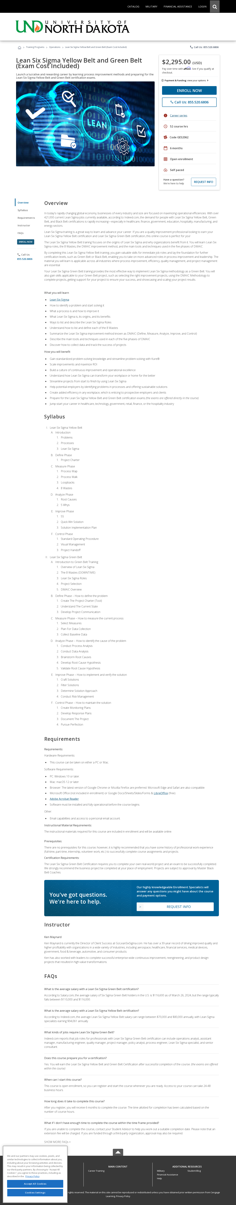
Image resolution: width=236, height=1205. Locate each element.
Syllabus (23, 210)
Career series (178, 115)
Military (161, 1170)
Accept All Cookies (35, 1183)
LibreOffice (161, 793)
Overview (23, 202)
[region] (35, 1174)
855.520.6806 (24, 259)
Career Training (96, 1170)
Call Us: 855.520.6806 (204, 47)
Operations (54, 47)
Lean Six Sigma (59, 300)
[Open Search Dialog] (215, 6)
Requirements (26, 217)
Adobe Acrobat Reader (64, 799)
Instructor (24, 225)
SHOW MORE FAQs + (57, 1142)
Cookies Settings (35, 1192)
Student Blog (194, 1170)
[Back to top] (118, 1165)
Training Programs (35, 47)
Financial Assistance (167, 1174)
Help (159, 1178)
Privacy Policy (123, 1196)
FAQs (21, 233)
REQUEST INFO (203, 182)
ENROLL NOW (189, 90)
